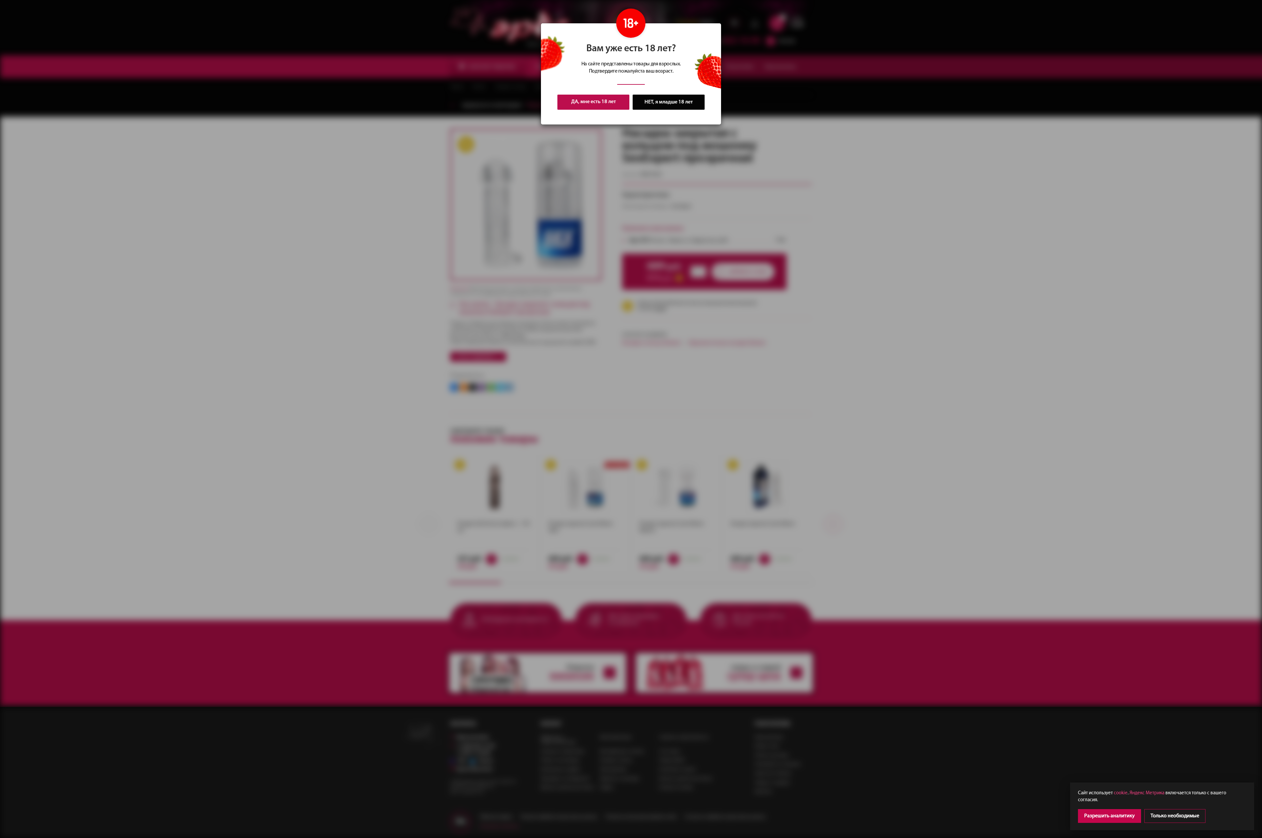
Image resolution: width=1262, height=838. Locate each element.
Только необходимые (1175, 816)
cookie (1121, 793)
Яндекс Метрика (1147, 793)
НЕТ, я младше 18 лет (668, 102)
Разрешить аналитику (1109, 816)
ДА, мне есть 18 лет (593, 101)
